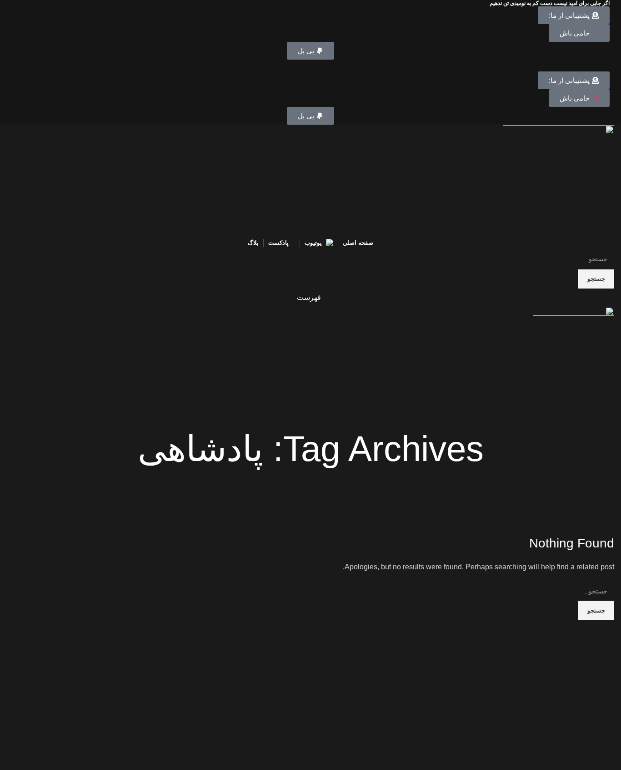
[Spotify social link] (300, 65)
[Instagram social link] (321, 65)
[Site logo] (558, 180)
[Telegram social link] (290, 65)
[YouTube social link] (310, 65)
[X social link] (331, 65)
